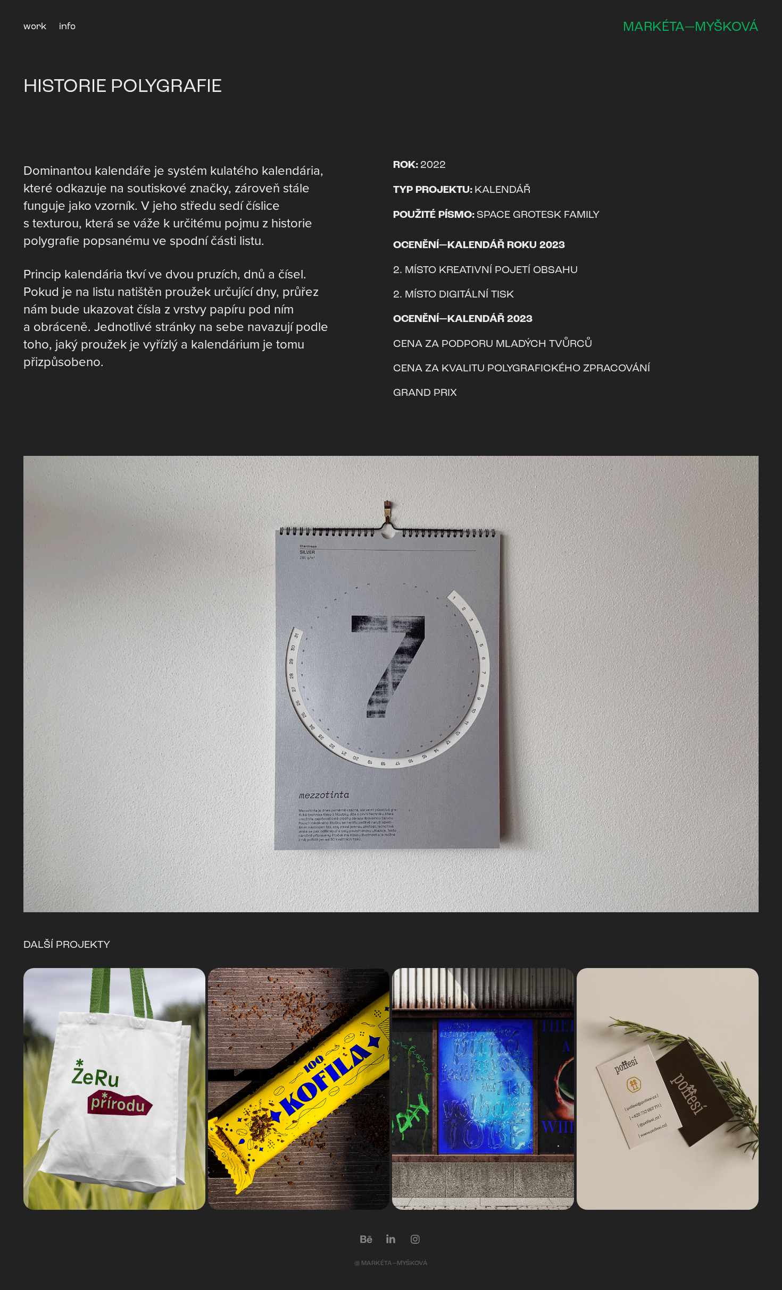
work (34, 26)
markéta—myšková (691, 27)
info (67, 26)
